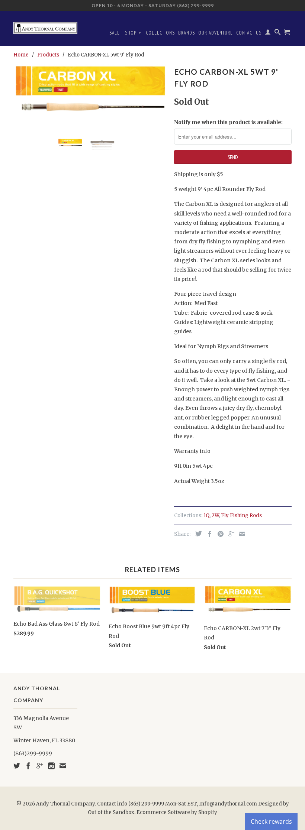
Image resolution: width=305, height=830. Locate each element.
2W (215, 515)
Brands (186, 33)
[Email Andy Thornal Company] (63, 765)
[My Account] (268, 33)
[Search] (277, 33)
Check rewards (271, 821)
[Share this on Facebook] (208, 534)
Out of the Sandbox (111, 812)
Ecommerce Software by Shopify (177, 812)
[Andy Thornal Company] (45, 25)
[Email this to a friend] (240, 534)
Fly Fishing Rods (241, 515)
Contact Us (248, 33)
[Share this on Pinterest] (219, 534)
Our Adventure (215, 33)
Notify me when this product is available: (228, 122)
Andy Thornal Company (65, 804)
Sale (114, 33)
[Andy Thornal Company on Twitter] (16, 765)
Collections (160, 33)
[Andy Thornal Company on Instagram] (51, 765)
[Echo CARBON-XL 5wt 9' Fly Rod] (90, 92)
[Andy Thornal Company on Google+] (39, 765)
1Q (206, 515)
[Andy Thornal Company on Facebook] (28, 765)
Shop (133, 33)
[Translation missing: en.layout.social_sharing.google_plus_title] (229, 534)
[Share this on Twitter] (197, 533)
